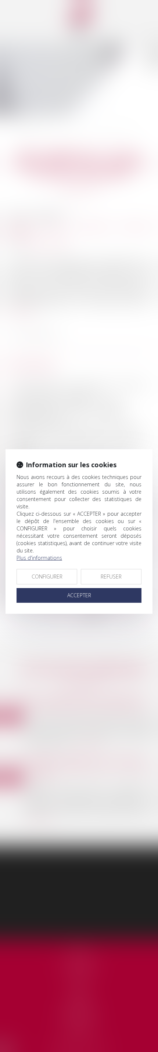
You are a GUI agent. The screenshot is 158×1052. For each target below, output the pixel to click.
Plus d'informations (39, 557)
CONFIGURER (47, 576)
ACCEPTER (79, 595)
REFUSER (111, 576)
